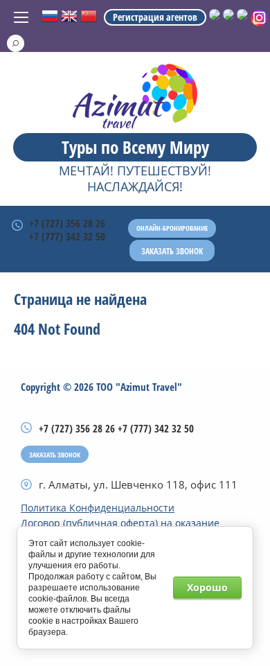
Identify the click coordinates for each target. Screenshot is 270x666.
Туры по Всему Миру (135, 147)
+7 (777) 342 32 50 (67, 236)
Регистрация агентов (155, 17)
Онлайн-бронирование (172, 228)
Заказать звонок (172, 251)
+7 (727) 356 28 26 (67, 223)
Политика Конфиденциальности (97, 508)
